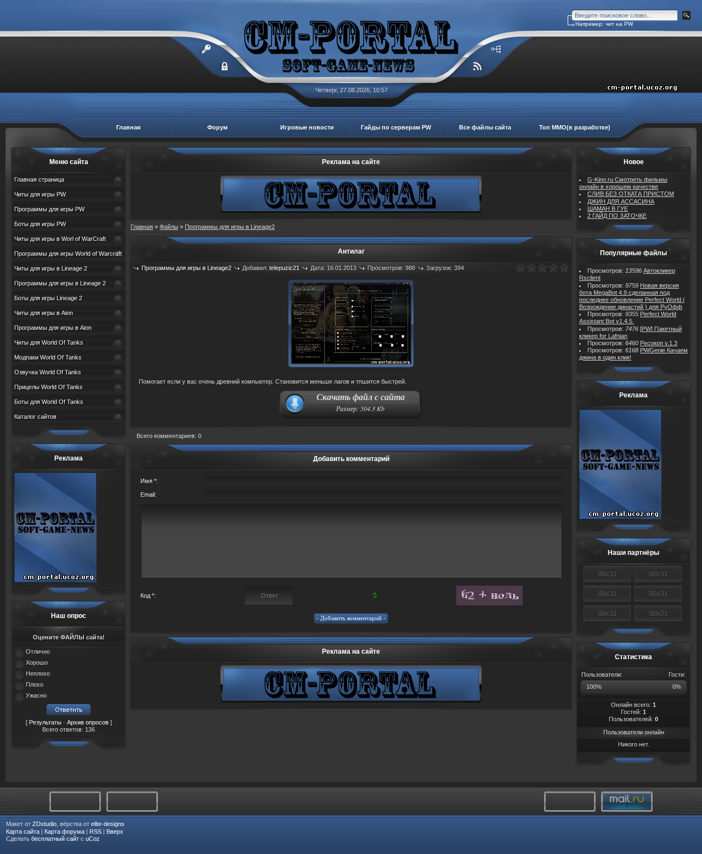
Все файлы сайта (485, 127)
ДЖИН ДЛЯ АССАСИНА (620, 201)
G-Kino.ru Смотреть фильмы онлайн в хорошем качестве (623, 183)
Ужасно (36, 695)
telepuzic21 (284, 268)
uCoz (93, 838)
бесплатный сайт (55, 838)
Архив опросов (88, 722)
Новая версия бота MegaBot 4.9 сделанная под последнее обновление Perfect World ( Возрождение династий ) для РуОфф (632, 296)
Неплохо (38, 673)
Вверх (114, 831)
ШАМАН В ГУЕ (607, 208)
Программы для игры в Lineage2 (230, 226)
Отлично (38, 651)
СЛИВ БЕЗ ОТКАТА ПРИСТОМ (630, 193)
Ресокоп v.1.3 (658, 343)
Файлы (169, 226)
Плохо (34, 684)
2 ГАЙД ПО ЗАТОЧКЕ (617, 215)
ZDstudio (44, 824)
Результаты (45, 722)
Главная (128, 127)
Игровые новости (307, 127)
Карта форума (64, 831)
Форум (217, 127)
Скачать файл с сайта (360, 402)
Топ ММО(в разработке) (574, 127)
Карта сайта (22, 831)
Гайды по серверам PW (396, 127)
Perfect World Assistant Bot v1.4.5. (627, 317)
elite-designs (107, 824)
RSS (95, 831)
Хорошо (37, 662)
